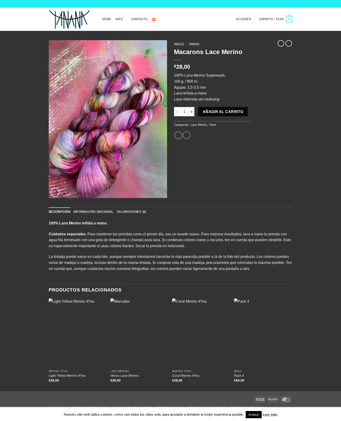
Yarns (194, 44)
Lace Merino (198, 124)
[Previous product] (289, 43)
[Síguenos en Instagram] (281, 3)
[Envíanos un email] (285, 3)
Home (106, 19)
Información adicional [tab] (93, 212)
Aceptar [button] (253, 414)
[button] (243, 19)
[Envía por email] (186, 135)
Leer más (270, 414)
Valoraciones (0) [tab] (131, 212)
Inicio (179, 44)
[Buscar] (165, 19)
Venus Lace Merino (124, 375)
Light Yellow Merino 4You (67, 375)
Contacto (139, 19)
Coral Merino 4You (185, 375)
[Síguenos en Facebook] (276, 3)
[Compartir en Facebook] (178, 135)
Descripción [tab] (59, 212)
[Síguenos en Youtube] (290, 3)
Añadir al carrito (223, 112)
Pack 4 (239, 375)
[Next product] (281, 43)
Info (119, 19)
